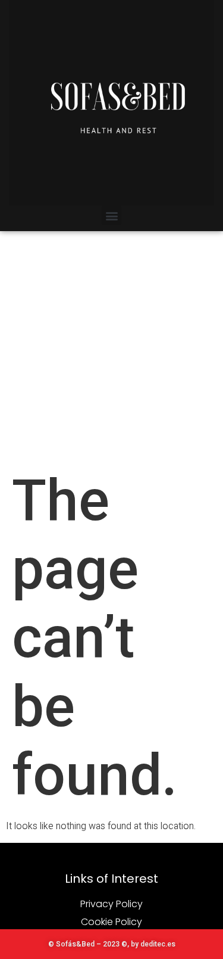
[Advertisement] (111, 348)
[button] (111, 215)
